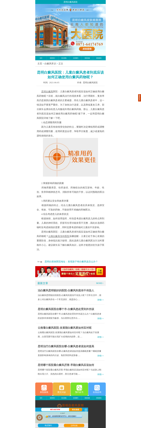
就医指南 (87, 58)
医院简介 (52, 58)
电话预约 (48, 425)
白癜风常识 (50, 63)
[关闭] (86, 410)
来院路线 (98, 58)
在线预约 (75, 58)
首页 (41, 58)
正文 (60, 63)
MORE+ (100, 283)
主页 (39, 63)
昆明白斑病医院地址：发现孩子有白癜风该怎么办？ (71, 261)
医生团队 (64, 58)
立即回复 (75, 425)
